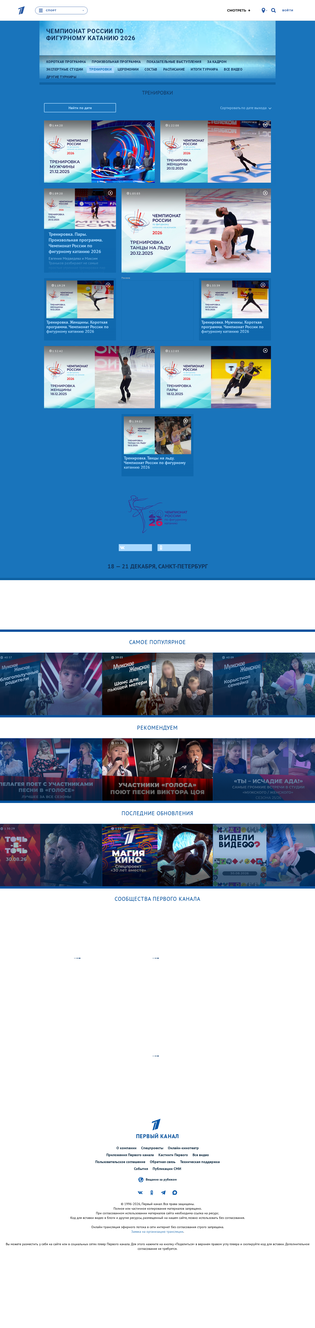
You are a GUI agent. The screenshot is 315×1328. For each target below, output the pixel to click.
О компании (126, 1148)
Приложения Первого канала (130, 1154)
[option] (157, 684)
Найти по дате (80, 107)
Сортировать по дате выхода (243, 107)
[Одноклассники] (174, 547)
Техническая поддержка (200, 1161)
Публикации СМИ (167, 1168)
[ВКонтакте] (135, 547)
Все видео (201, 1154)
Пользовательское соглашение (120, 1161)
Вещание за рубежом (161, 1179)
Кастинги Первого (173, 1154)
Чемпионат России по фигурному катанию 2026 (91, 35)
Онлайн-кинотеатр (183, 1148)
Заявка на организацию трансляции (157, 1232)
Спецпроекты (152, 1148)
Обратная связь (162, 1161)
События (141, 1168)
